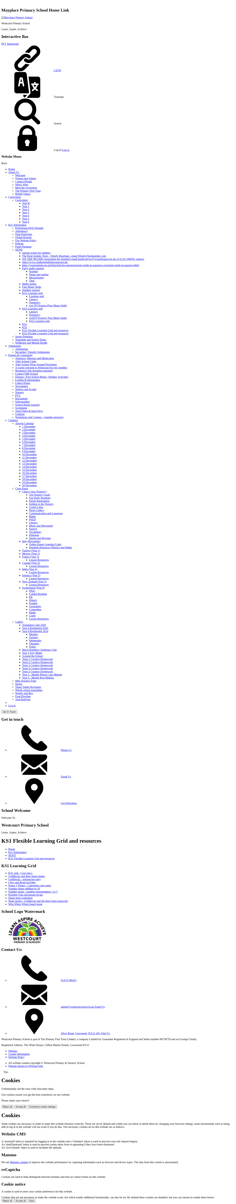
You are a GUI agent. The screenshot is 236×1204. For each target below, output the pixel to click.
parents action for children (36, 252)
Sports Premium (24, 336)
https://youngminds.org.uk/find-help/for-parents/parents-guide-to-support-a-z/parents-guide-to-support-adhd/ (80, 265)
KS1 (24, 324)
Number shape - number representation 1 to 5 (33, 891)
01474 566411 (69, 980)
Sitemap (12, 1050)
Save (31, 1201)
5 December (28, 438)
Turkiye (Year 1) (31, 550)
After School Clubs (25, 361)
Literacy (33, 299)
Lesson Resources (39, 559)
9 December (28, 451)
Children (13, 420)
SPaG (32, 590)
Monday (33, 634)
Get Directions (69, 803)
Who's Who (21, 184)
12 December (29, 460)
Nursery (19, 392)
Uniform (20, 414)
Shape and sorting (39, 274)
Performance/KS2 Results (29, 228)
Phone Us (66, 750)
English (33, 603)
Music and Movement (41, 525)
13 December (29, 463)
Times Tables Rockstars (28, 687)
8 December (28, 448)
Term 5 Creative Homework (37, 671)
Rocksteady (21, 398)
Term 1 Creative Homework (37, 659)
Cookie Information (19, 1054)
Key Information (17, 224)
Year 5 (25, 218)
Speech (33, 528)
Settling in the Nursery (41, 504)
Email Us (66, 776)
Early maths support (33, 268)
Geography (35, 606)
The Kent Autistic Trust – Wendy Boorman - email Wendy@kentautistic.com (64, 255)
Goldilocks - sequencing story (24, 879)
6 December (28, 442)
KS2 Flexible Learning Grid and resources (45, 333)
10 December (29, 454)
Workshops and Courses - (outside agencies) (39, 417)
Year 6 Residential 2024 (35, 631)
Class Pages (21, 488)
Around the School (32, 656)
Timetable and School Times (30, 339)
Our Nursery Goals (39, 494)
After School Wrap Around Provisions (36, 364)
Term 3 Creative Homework (37, 665)
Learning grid (36, 296)
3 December (28, 432)
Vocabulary (35, 531)
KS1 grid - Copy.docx (20, 873)
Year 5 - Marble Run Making (38, 677)
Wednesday (35, 640)
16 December (29, 473)
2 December (28, 429)
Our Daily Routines (39, 497)
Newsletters (21, 386)
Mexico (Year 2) (31, 553)
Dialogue (34, 535)
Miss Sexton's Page (25, 680)
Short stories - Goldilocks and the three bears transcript (38, 901)
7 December (28, 445)
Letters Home (22, 383)
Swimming (21, 407)
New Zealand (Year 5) (34, 581)
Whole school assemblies (29, 690)
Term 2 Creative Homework (37, 662)
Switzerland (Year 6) (33, 587)
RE (31, 597)
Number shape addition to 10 (24, 888)
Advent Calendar (24, 423)
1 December (28, 426)
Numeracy (34, 302)
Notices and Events (25, 389)
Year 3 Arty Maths (32, 652)
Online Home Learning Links (45, 544)
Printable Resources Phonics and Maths (50, 547)
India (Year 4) (29, 569)
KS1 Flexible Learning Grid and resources (45, 330)
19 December (29, 482)
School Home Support (27, 404)
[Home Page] (16, 17)
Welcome (20, 175)
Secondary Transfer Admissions (32, 352)
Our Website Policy (25, 240)
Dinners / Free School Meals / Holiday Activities (41, 376)
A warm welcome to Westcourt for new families (41, 367)
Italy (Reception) (31, 541)
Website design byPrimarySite (25, 1066)
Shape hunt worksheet (20, 897)
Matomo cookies (19, 1162)
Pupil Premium (23, 246)
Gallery (19, 621)
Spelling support (31, 290)
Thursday (34, 643)
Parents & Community (20, 355)
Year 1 (25, 206)
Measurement (36, 277)
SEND (19, 249)
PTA (17, 395)
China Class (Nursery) (34, 491)
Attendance (21, 231)
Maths (32, 516)
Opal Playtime (23, 696)
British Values (22, 193)
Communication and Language (46, 513)
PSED (32, 519)
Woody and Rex (24, 693)
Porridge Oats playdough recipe (25, 894)
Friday (32, 646)
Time (32, 280)
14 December (29, 466)
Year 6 (25, 221)
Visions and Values (25, 178)
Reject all (7, 1106)
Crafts (32, 615)
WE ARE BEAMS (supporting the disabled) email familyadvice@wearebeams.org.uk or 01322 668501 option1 (83, 259)
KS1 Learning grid (32, 293)
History (33, 600)
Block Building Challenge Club (39, 649)
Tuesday (33, 637)
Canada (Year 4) (31, 563)
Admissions (14, 345)
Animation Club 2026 (34, 625)
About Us (13, 172)
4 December (28, 435)
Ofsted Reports (23, 237)
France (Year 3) (30, 556)
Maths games (29, 283)
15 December (29, 469)
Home (11, 169)
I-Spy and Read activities (22, 882)
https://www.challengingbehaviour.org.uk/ (45, 262)
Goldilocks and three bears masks (26, 876)
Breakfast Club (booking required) (34, 370)
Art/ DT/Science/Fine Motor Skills (48, 305)
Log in (65, 150)
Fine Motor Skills (31, 286)
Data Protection (23, 234)
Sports (18, 683)
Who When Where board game (25, 904)
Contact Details (23, 181)
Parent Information (39, 500)
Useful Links (36, 507)
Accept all (21, 1106)
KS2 (24, 327)
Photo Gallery (36, 510)
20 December (29, 485)
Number (33, 271)
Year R (26, 203)
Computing (35, 609)
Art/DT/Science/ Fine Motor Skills (48, 318)
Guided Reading (38, 594)
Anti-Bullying (22, 699)
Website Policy (16, 1057)
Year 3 (25, 212)
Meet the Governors (26, 187)
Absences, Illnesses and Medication (34, 358)
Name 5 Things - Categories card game (29, 885)
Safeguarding (22, 401)
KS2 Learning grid (32, 308)
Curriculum (14, 197)
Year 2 (25, 209)
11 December (29, 457)
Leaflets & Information (27, 380)
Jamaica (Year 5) (31, 575)
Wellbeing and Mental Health (31, 342)
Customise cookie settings (42, 1106)
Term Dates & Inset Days (29, 411)
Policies (19, 243)
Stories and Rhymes (40, 538)
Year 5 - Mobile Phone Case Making (42, 674)
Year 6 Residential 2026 (35, 628)
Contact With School (26, 373)
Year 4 (25, 215)
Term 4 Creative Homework (37, 668)
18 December (29, 479)
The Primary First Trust (28, 190)
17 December (29, 476)
